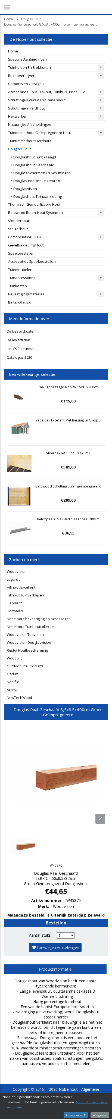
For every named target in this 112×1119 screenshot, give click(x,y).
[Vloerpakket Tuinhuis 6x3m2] (19, 463)
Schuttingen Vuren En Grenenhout (37, 100)
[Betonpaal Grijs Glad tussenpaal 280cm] (19, 529)
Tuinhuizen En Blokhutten (29, 67)
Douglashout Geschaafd (33, 164)
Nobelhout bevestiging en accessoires (39, 618)
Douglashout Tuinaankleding (37, 196)
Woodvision (17, 571)
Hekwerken (17, 116)
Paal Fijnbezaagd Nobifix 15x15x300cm (68, 387)
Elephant (14, 603)
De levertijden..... (21, 339)
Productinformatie (55, 969)
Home (13, 51)
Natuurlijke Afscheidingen (29, 124)
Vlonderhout (18, 220)
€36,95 (68, 533)
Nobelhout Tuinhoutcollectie (30, 626)
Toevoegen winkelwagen (57, 947)
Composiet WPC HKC (25, 237)
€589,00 (68, 467)
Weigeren (100, 1115)
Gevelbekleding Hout (25, 245)
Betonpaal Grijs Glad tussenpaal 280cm (68, 519)
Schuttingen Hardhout (26, 108)
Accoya (13, 689)
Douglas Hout (19, 148)
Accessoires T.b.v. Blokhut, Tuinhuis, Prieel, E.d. (47, 91)
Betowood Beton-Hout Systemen (35, 212)
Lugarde (14, 579)
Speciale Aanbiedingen (27, 59)
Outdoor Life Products (25, 666)
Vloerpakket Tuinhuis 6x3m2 (68, 453)
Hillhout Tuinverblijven (25, 595)
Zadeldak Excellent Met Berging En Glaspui (68, 420)
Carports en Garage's (26, 83)
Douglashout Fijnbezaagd (34, 157)
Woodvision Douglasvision (29, 642)
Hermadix (15, 610)
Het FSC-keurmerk (22, 348)
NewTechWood (19, 697)
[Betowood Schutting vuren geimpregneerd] (19, 496)
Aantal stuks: (40, 935)
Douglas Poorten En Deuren (36, 180)
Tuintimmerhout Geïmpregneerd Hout (39, 132)
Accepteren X (76, 1115)
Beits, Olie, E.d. (20, 302)
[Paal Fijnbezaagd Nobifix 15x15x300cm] (19, 397)
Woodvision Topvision (25, 634)
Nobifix (13, 681)
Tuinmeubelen (20, 269)
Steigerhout (18, 228)
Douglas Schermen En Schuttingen (42, 172)
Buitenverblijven (22, 75)
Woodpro (15, 658)
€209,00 (68, 500)
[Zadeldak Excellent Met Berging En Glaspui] (19, 430)
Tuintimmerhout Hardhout (29, 140)
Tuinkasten (17, 285)
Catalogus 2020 (19, 357)
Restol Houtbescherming (27, 650)
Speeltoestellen (21, 253)
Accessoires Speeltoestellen (32, 261)
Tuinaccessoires (22, 277)
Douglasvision (25, 188)
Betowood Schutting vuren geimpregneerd (68, 486)
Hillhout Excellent (21, 587)
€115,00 (68, 401)
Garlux (12, 673)
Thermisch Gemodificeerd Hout (34, 204)
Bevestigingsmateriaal (26, 294)
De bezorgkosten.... (23, 331)
